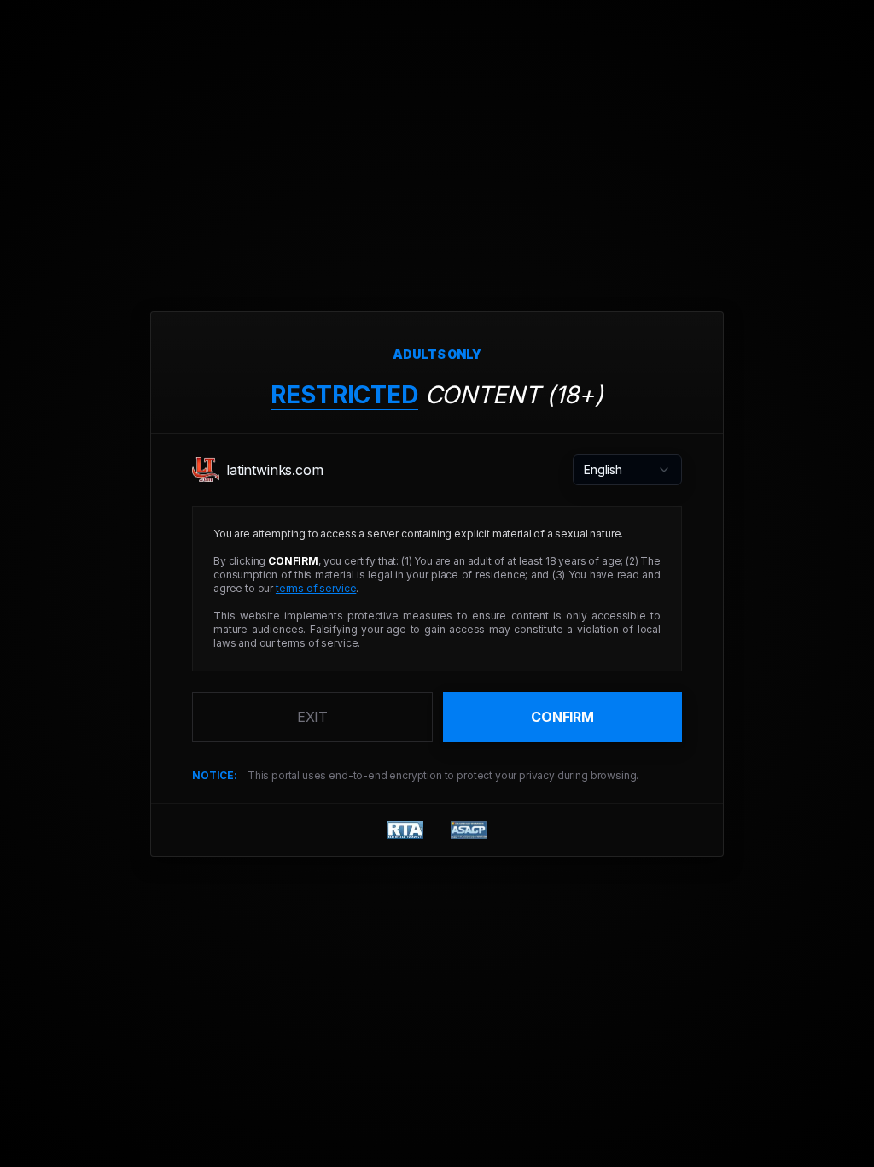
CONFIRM (562, 716)
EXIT (312, 716)
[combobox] (627, 469)
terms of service (316, 588)
